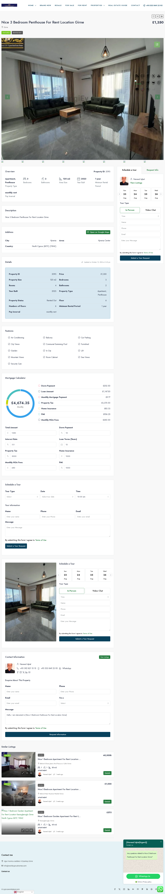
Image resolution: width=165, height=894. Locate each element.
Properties (96, 5)
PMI (61, 462)
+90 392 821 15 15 (28, 668)
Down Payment (66, 427)
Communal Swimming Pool (56, 344)
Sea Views (85, 357)
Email (78, 511)
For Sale (69, 5)
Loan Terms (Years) (68, 439)
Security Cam (16, 363)
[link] (18, 764)
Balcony (49, 337)
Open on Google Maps (99, 232)
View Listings (104, 657)
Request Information (58, 734)
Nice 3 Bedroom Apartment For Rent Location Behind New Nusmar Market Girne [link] (73, 789)
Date (43, 491)
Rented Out (17, 33)
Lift (82, 350)
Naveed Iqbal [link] (47, 774)
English (20, 892)
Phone (43, 511)
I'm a (61, 697)
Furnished (85, 344)
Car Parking (86, 337)
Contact (135, 5)
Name (8, 511)
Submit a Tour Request (16, 546)
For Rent (82, 5)
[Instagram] (124, 889)
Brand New (45, 5)
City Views (15, 344)
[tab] (157, 44)
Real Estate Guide (117, 5)
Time (78, 491)
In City (48, 350)
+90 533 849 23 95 (49, 668)
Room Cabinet (52, 357)
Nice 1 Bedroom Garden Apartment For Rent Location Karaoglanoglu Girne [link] (71, 816)
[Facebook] (115, 889)
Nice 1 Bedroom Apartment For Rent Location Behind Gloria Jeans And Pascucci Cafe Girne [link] (78, 759)
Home (31, 5)
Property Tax (11, 450)
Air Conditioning (17, 337)
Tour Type (10, 491)
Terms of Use (40, 540)
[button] (153, 16)
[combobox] (22, 496)
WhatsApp (66, 668)
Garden (14, 350)
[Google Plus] (133, 889)
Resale (58, 5)
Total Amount (11, 427)
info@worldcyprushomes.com (15, 866)
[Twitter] (120, 889)
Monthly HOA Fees (14, 462)
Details (107, 773)
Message (9, 522)
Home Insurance (66, 450)
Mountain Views (17, 357)
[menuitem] (153, 5)
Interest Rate (11, 439)
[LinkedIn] (129, 889)
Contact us (5, 871)
